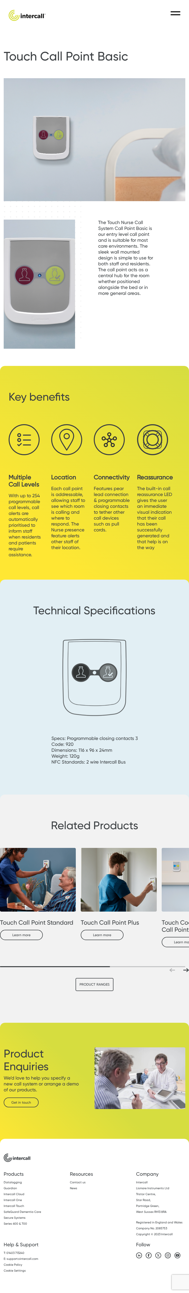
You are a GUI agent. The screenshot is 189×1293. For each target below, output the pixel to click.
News (73, 1188)
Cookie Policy (13, 1264)
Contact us (78, 1182)
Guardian (10, 1188)
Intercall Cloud (14, 1194)
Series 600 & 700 (15, 1223)
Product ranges (94, 984)
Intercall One (13, 1200)
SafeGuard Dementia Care (22, 1212)
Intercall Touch (14, 1206)
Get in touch (21, 1102)
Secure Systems (15, 1217)
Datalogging (13, 1182)
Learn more (21, 935)
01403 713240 (15, 1253)
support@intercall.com (22, 1259)
